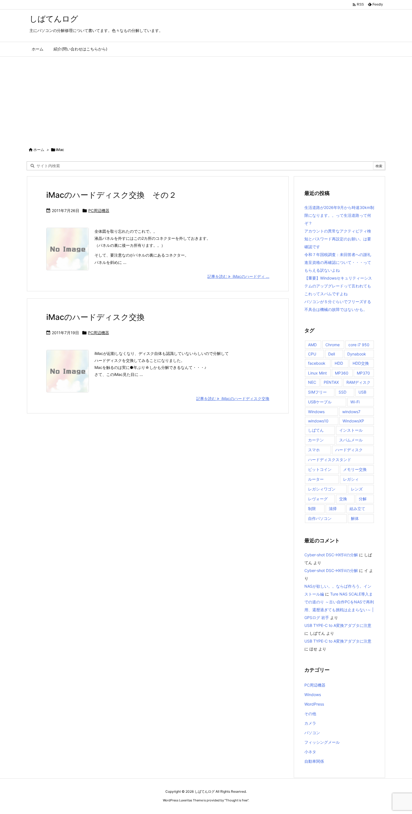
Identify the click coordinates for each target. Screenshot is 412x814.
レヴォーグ (318, 498)
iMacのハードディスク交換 (95, 317)
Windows (316, 411)
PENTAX (331, 382)
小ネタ (310, 751)
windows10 (318, 420)
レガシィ (351, 479)
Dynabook (356, 354)
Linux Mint (317, 373)
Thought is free (236, 800)
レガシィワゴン (321, 489)
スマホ (314, 449)
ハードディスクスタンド (329, 459)
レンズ (357, 489)
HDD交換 (361, 363)
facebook (316, 363)
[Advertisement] (206, 98)
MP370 (363, 373)
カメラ (310, 723)
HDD (339, 363)
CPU (312, 354)
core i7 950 (358, 344)
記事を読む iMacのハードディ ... (238, 276)
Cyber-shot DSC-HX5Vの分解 (331, 554)
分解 (363, 498)
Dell (331, 354)
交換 (343, 498)
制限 (312, 508)
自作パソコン (320, 518)
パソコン (312, 732)
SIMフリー (317, 392)
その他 (310, 713)
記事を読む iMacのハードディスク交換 (232, 398)
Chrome (332, 344)
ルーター (316, 479)
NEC (312, 382)
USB (362, 392)
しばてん (316, 430)
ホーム (38, 149)
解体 (355, 518)
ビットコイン (320, 469)
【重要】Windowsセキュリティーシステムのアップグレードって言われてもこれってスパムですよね (338, 286)
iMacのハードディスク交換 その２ (111, 195)
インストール (351, 430)
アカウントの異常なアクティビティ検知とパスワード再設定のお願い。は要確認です (337, 239)
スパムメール (351, 440)
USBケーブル (320, 401)
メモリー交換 (355, 469)
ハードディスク (349, 449)
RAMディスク (358, 382)
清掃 (333, 508)
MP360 (341, 373)
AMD (312, 344)
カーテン (316, 440)
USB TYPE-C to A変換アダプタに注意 (337, 625)
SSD (342, 392)
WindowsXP (353, 420)
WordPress (314, 704)
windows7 (351, 411)
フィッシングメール (322, 742)
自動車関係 (314, 761)
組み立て (357, 508)
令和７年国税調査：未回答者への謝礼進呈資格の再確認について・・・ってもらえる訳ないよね (337, 262)
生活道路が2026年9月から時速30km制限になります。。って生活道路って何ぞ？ (339, 215)
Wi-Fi (355, 401)
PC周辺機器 (98, 210)
